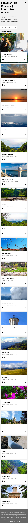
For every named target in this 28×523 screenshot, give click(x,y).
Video (14, 27)
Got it (18, 521)
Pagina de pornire (5, 27)
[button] (25, 59)
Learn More (11, 521)
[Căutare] (22, 3)
